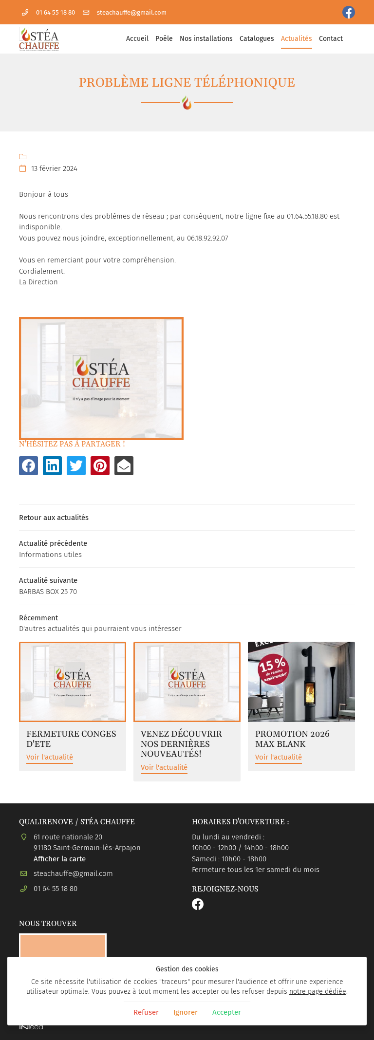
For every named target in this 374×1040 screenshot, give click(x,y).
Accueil (137, 39)
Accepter (226, 1012)
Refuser (146, 1012)
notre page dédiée (317, 991)
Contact (331, 39)
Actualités (296, 39)
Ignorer (185, 1012)
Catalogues (257, 39)
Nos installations (206, 39)
